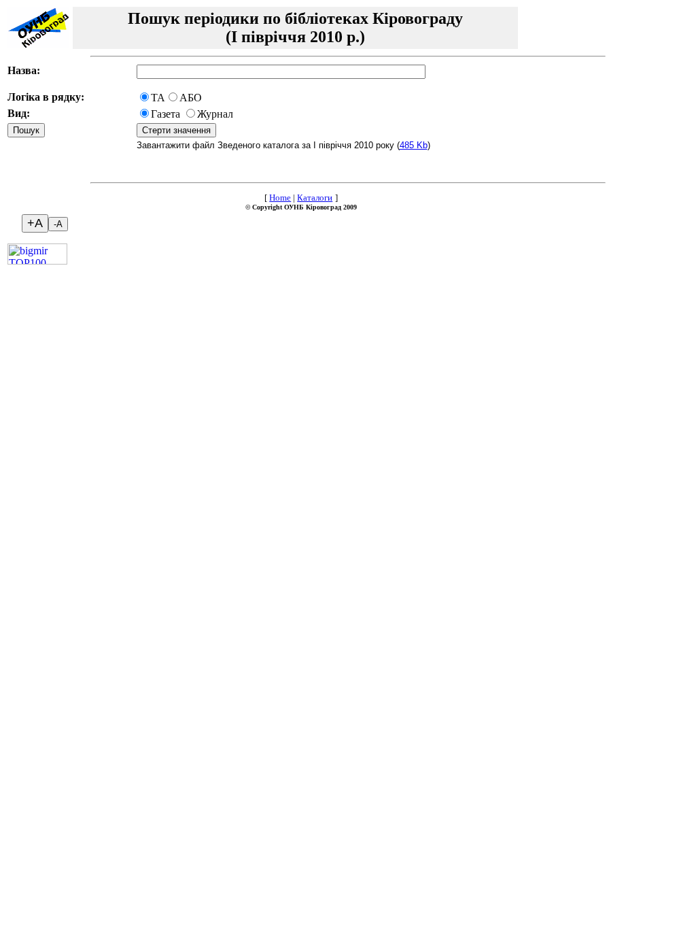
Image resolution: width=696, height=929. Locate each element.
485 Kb (414, 145)
